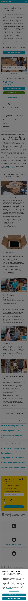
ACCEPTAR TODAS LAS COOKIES (14, 598)
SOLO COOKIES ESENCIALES (14, 594)
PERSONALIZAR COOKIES (14, 591)
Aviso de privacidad (9, 588)
